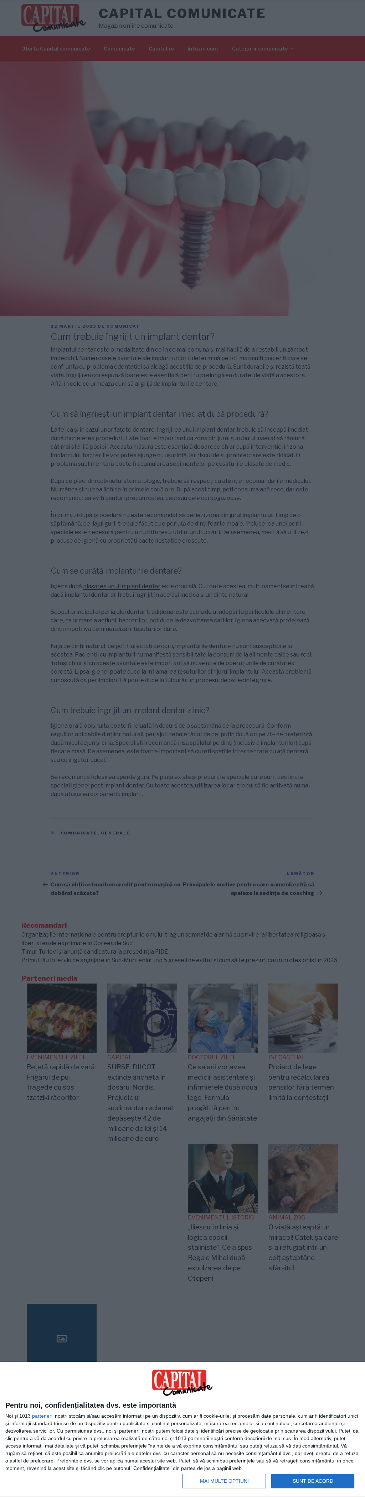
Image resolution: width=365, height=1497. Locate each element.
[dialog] (182, 1429)
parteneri (42, 1415)
